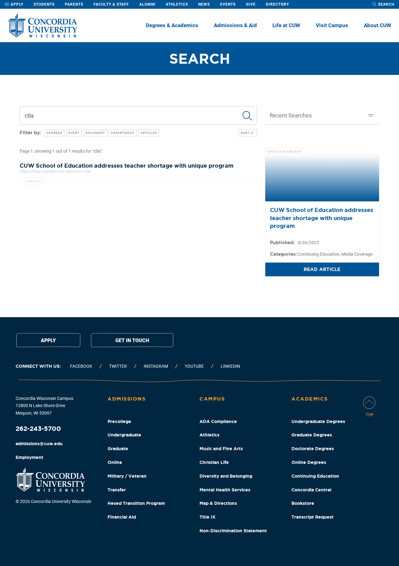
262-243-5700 (38, 428)
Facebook (81, 366)
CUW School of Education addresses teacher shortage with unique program (321, 218)
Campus (212, 398)
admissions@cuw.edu (39, 443)
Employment (29, 457)
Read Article (322, 269)
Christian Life (214, 462)
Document (95, 133)
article (33, 181)
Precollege (119, 421)
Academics (309, 398)
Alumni (147, 4)
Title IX (207, 516)
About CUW (377, 25)
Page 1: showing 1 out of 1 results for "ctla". (61, 151)
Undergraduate (124, 434)
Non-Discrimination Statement (233, 530)
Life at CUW (286, 25)
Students (44, 4)
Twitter (118, 366)
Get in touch (132, 340)
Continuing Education (315, 476)
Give (251, 4)
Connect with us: (38, 366)
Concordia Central (311, 489)
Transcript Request (312, 516)
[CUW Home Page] (42, 25)
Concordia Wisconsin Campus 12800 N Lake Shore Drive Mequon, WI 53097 (44, 406)
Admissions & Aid (235, 25)
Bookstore (302, 503)
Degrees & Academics (172, 25)
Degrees (54, 133)
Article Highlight (284, 151)
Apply (16, 4)
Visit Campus (332, 25)
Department (122, 133)
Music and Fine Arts (221, 448)
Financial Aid (122, 516)
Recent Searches (291, 115)
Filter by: (30, 132)
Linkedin (230, 366)
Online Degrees (308, 462)
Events (228, 4)
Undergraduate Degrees (318, 421)
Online (115, 462)
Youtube (194, 366)
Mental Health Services (225, 489)
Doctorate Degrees (312, 448)
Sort (246, 133)
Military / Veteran (127, 476)
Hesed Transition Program (136, 503)
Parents (74, 4)
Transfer (117, 489)
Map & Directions (218, 503)
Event (73, 133)
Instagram (156, 366)
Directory (277, 4)
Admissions (127, 398)
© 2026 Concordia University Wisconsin (53, 501)
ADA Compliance (218, 421)
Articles (148, 133)
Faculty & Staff (111, 4)
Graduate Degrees (311, 434)
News (204, 4)
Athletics (177, 4)
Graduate (118, 448)
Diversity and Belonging (226, 476)
